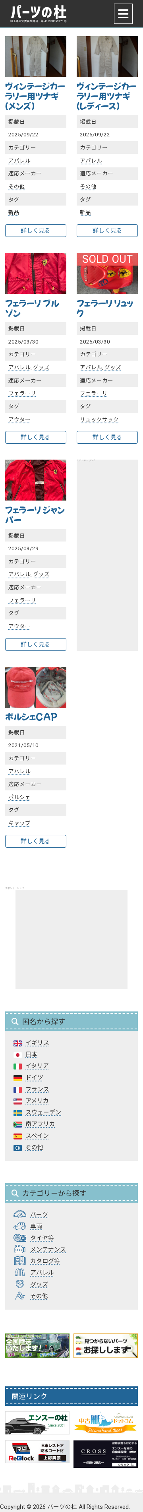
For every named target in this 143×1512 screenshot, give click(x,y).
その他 (16, 186)
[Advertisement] (71, 939)
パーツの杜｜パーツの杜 (38, 13)
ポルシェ (19, 797)
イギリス (37, 1042)
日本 (31, 1054)
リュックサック (99, 419)
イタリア (37, 1065)
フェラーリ (22, 393)
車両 (36, 1226)
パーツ (39, 1214)
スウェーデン (43, 1112)
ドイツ (34, 1077)
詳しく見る (35, 230)
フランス (37, 1089)
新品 (13, 212)
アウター (19, 419)
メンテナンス (48, 1249)
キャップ (19, 823)
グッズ (41, 367)
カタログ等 (45, 1261)
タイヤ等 (42, 1238)
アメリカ (37, 1100)
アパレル (19, 160)
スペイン (37, 1135)
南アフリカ (40, 1124)
